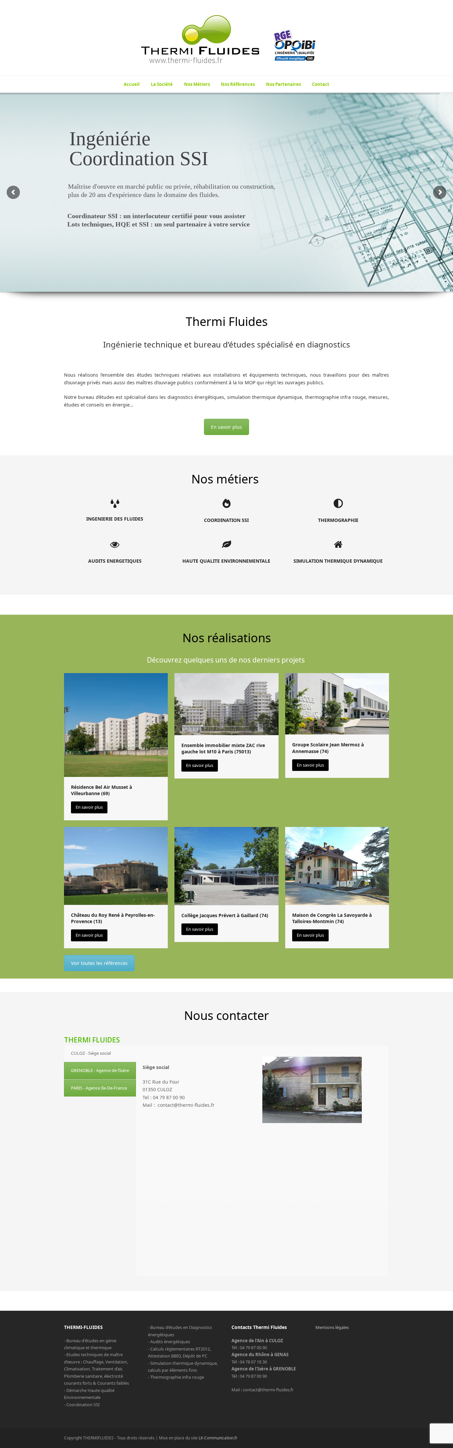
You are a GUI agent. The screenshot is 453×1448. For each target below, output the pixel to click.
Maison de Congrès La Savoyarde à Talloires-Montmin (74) (332, 918)
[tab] (100, 1053)
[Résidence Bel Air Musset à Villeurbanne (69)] (116, 724)
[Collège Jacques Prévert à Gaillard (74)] (226, 865)
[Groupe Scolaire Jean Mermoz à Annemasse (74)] (337, 703)
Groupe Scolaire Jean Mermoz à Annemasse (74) (328, 747)
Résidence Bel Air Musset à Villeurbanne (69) (101, 790)
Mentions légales (332, 1327)
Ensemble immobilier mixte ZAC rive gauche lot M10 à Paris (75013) (223, 748)
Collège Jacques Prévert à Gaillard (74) (224, 915)
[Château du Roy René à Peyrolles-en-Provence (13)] (116, 865)
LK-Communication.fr (218, 1438)
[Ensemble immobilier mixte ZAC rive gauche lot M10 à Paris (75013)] (226, 704)
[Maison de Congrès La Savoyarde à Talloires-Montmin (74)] (337, 865)
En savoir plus (226, 427)
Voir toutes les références (99, 963)
